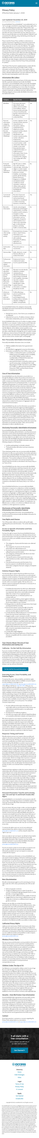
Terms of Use (19, 1084)
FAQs (19, 1077)
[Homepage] (8, 3)
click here (17, 21)
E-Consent (19, 1089)
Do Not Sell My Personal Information (15, 669)
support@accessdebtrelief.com (10, 684)
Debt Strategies (19, 1075)
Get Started (19, 1050)
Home (19, 1072)
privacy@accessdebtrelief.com (28, 684)
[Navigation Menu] (36, 3)
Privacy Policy (19, 1086)
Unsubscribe (19, 1098)
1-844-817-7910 (20, 685)
